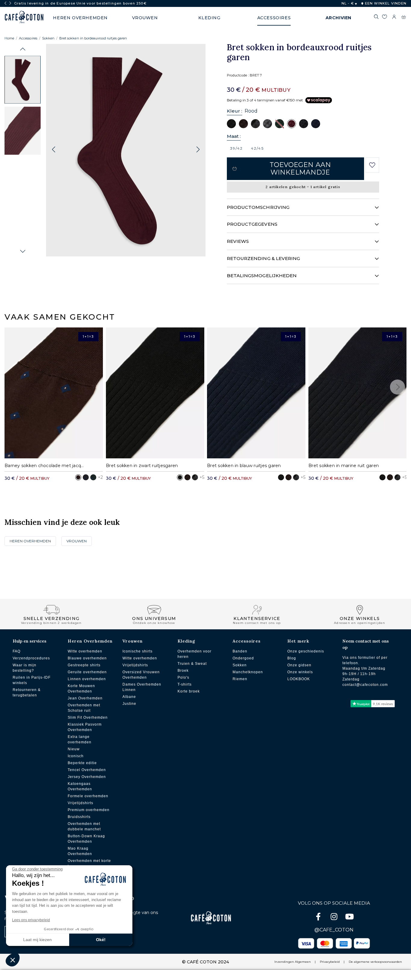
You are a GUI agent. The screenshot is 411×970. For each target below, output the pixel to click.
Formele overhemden (88, 796)
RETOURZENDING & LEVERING (263, 258)
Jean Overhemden (85, 698)
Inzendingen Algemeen (292, 962)
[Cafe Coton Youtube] (349, 918)
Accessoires (28, 38)
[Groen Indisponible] (279, 123)
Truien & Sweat (192, 664)
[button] (22, 49)
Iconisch (76, 756)
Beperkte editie (82, 763)
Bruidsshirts (79, 817)
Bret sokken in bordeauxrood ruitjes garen (93, 38)
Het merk (298, 641)
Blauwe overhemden (87, 658)
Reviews (238, 241)
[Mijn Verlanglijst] (384, 17)
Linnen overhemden (87, 679)
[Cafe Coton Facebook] (319, 918)
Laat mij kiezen (37, 939)
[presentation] (5, 3)
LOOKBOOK (298, 679)
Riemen (240, 679)
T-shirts (185, 684)
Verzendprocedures (31, 658)
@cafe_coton (334, 930)
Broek (183, 670)
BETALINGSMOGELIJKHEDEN (262, 275)
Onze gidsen (299, 665)
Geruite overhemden (87, 672)
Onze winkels (300, 672)
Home (9, 38)
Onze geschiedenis (305, 651)
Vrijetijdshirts (80, 803)
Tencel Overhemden (87, 770)
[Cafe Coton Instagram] (334, 918)
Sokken (48, 38)
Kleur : (235, 111)
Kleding (186, 641)
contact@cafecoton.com (365, 685)
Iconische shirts (137, 651)
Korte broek (189, 691)
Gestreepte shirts (84, 665)
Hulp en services (29, 641)
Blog (291, 658)
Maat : (234, 136)
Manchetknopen (248, 672)
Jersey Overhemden (87, 777)
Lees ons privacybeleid (31, 920)
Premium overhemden (89, 810)
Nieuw (74, 749)
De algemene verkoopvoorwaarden (375, 962)
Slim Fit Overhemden (88, 717)
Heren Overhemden (30, 541)
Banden (240, 651)
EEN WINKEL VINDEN (384, 3)
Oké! (101, 939)
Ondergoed (243, 658)
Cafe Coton (24, 17)
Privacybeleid (330, 962)
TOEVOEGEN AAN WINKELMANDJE (300, 168)
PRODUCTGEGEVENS (252, 224)
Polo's (183, 677)
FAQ (16, 651)
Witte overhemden (85, 651)
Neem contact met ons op (365, 644)
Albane (129, 697)
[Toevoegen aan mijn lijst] (372, 165)
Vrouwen (76, 541)
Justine (129, 704)
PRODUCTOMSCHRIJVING (258, 207)
